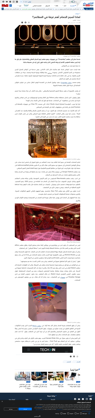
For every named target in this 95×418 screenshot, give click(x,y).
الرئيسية (72, 5)
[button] (26, 1)
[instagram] (87, 399)
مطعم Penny (36, 325)
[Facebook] (3, 1)
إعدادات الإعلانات (59, 409)
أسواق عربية (12, 399)
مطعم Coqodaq (66, 82)
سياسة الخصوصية (85, 411)
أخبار (41, 399)
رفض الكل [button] (10, 409)
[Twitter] (10, 1)
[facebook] (75, 399)
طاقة (27, 399)
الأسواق (47, 5)
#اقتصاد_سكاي (89, 9)
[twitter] (83, 399)
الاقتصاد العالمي (37, 5)
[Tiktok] (17, 1)
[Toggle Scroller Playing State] (3, 9)
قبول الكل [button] (25, 409)
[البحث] (10, 5)
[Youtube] (6, 1)
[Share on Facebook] (25, 22)
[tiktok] (91, 399)
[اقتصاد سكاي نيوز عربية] (85, 4)
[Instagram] (13, 1)
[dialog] (47, 409)
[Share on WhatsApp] (29, 22)
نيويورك (62, 277)
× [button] (2, 401)
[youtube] (79, 399)
